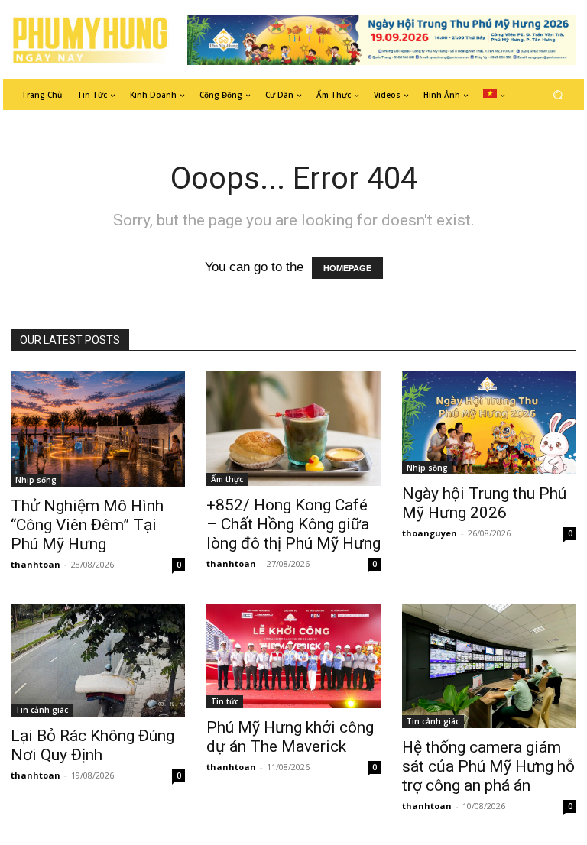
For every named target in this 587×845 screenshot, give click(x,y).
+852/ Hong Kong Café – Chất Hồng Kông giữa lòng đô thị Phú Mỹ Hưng (293, 524)
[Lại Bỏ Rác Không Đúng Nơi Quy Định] (98, 660)
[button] (558, 94)
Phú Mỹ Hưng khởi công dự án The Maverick (290, 737)
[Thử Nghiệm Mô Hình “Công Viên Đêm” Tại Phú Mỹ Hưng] (98, 429)
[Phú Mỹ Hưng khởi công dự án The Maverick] (293, 656)
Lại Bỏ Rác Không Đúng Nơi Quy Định (92, 745)
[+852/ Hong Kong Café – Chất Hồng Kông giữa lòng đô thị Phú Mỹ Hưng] (293, 429)
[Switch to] (493, 94)
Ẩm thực (227, 479)
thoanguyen (429, 533)
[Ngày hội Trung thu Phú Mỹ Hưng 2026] (489, 422)
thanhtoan (35, 564)
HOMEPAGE (347, 268)
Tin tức (224, 701)
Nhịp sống (36, 479)
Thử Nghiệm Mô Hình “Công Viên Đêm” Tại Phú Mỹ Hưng (87, 525)
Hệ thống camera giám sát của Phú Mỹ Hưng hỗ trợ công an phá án (488, 766)
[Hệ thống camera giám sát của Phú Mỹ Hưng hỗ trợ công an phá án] (489, 666)
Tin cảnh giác (41, 709)
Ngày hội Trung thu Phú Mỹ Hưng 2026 (484, 503)
